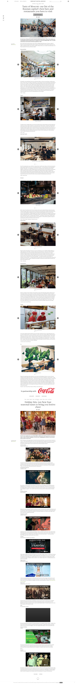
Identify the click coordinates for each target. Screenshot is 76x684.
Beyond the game (38, 14)
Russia (37, 3)
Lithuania (41, 399)
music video (35, 674)
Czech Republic (37, 399)
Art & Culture (34, 3)
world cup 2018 (32, 396)
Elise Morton (14, 44)
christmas (40, 674)
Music (25, 399)
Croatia (34, 399)
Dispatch (40, 3)
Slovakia (28, 399)
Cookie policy (57, 682)
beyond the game (44, 396)
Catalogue (16, 1)
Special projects (23, 1)
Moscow (43, 3)
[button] (58, 64)
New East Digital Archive (38, 1)
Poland (44, 399)
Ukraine (46, 399)
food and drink (38, 396)
